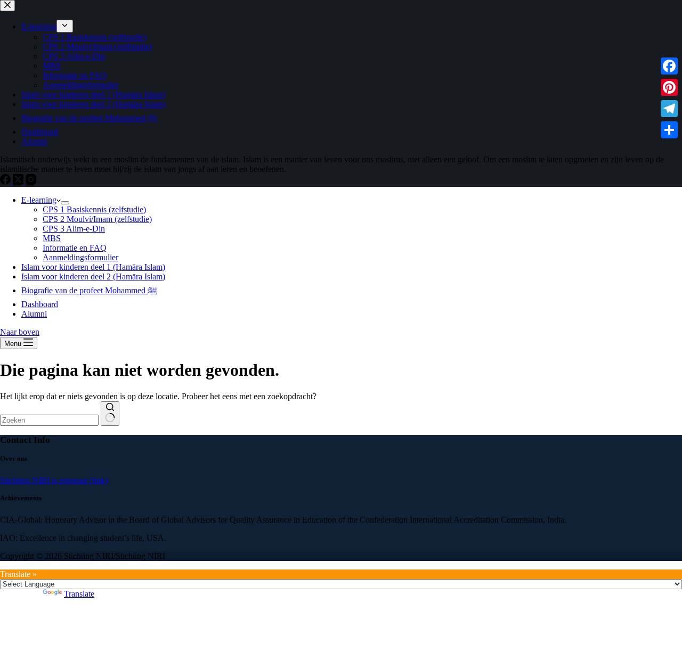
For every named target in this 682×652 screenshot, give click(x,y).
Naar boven (19, 331)
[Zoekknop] (110, 413)
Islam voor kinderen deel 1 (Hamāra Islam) (93, 266)
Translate (79, 593)
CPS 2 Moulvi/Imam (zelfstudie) (97, 219)
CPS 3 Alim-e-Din (74, 228)
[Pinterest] (669, 87)
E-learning (38, 199)
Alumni (34, 313)
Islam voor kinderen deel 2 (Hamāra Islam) (93, 276)
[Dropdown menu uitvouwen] (65, 202)
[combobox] (49, 420)
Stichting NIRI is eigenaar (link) (54, 480)
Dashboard (39, 304)
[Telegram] (669, 108)
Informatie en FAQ (75, 247)
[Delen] (669, 130)
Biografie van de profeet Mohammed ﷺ (89, 290)
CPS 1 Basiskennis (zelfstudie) (94, 209)
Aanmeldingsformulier (80, 257)
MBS (52, 238)
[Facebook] (669, 66)
